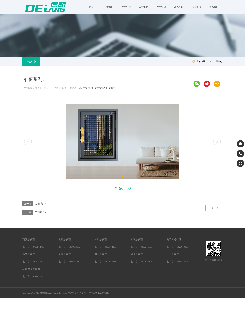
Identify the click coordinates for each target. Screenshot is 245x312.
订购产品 (214, 208)
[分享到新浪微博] (207, 84)
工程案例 (143, 7)
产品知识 (161, 7)
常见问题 (179, 7)
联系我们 (213, 7)
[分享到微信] (196, 84)
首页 (91, 7)
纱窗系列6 (40, 212)
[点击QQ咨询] (240, 144)
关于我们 (109, 7)
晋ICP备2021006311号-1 (101, 293)
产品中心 (126, 7)
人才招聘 (196, 7)
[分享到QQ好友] (217, 84)
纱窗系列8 (40, 203)
